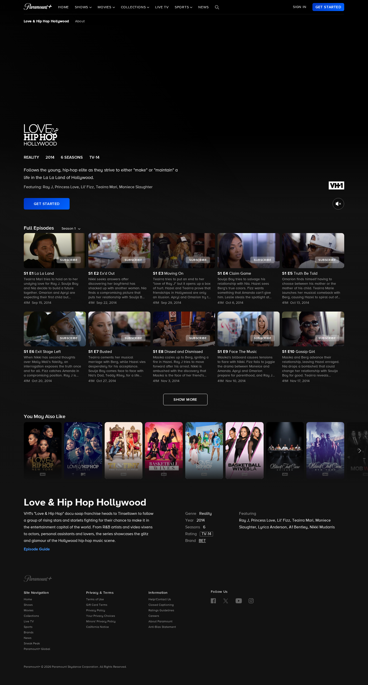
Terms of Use (95, 599)
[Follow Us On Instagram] (251, 600)
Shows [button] (82, 7)
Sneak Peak (32, 643)
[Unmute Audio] (338, 204)
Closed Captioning (161, 605)
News (203, 7)
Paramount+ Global (37, 649)
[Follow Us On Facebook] (213, 600)
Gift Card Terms (96, 605)
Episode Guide (37, 549)
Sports (28, 627)
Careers (153, 616)
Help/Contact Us (159, 599)
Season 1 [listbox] (69, 228)
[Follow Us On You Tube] (239, 600)
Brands (29, 632)
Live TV (162, 7)
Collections (31, 616)
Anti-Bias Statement (162, 627)
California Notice (97, 627)
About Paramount (160, 621)
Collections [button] (134, 7)
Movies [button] (105, 7)
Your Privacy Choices (100, 616)
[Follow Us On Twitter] (226, 600)
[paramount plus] (38, 7)
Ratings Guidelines (161, 610)
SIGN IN (299, 7)
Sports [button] (182, 7)
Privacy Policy (95, 610)
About (80, 21)
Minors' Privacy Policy (101, 621)
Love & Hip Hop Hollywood (46, 21)
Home (63, 7)
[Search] (217, 7)
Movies (29, 610)
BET (202, 541)
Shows (28, 605)
